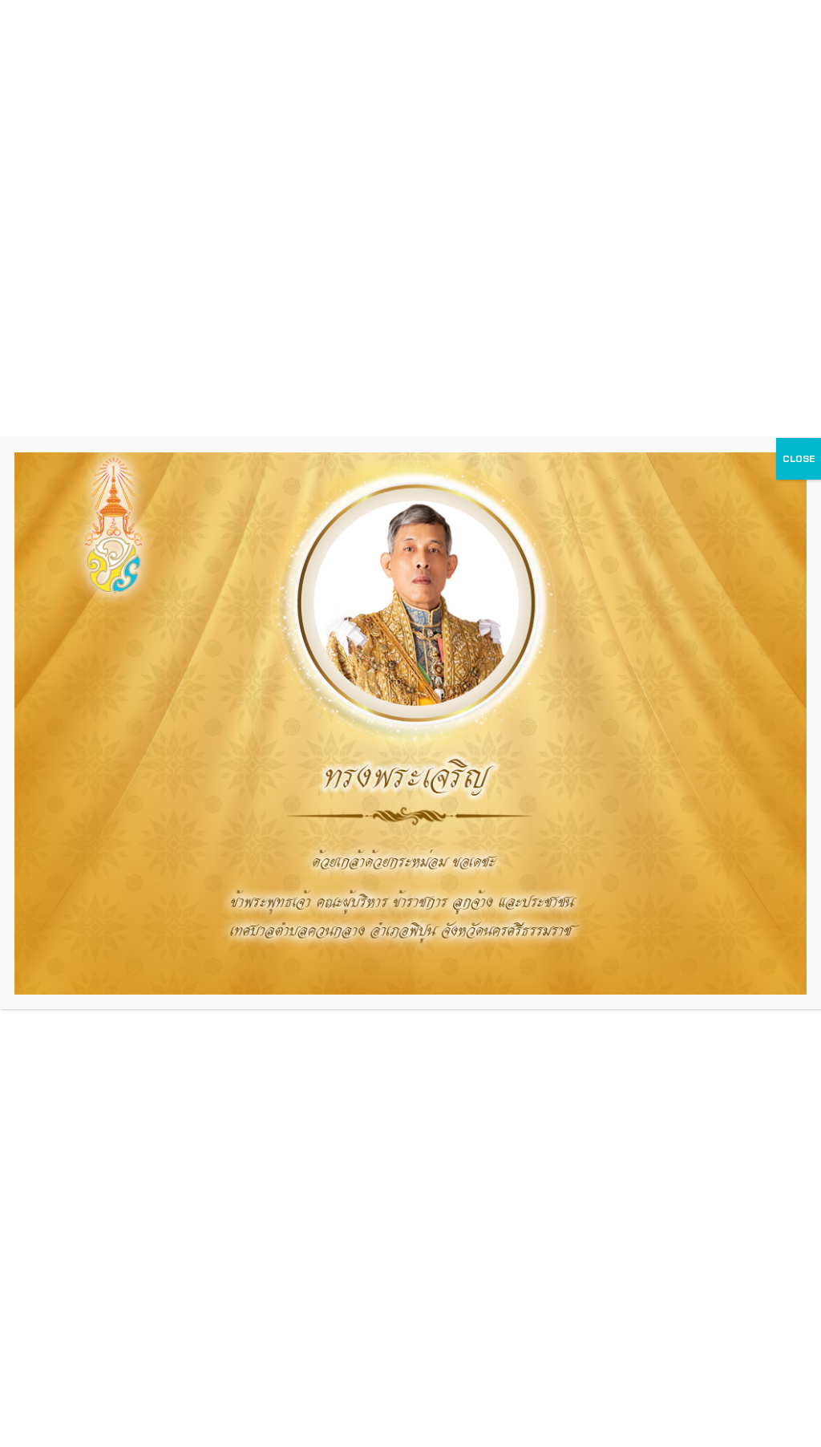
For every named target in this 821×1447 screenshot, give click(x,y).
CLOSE (799, 458)
